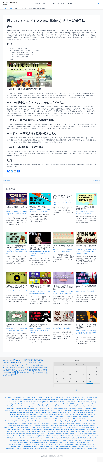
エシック (59, 202)
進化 (46, 372)
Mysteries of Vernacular (30, 414)
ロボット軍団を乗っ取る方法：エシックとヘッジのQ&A (62, 196)
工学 (41, 211)
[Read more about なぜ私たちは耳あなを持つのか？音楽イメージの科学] (16, 278)
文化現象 (63, 251)
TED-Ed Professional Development (17, 438)
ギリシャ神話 (38, 362)
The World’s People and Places (54, 444)
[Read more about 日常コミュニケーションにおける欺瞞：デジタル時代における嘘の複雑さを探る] (39, 237)
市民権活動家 (87, 333)
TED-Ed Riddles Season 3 (71, 438)
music (13, 291)
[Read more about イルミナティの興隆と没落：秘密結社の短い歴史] (39, 316)
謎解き (92, 291)
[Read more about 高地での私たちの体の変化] (63, 316)
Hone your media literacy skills (25, 408)
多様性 (36, 367)
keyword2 (38, 360)
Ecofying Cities (12, 404)
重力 (9, 375)
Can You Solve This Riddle (84, 399)
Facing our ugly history (28, 406)
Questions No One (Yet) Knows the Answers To (18, 436)
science (17, 291)
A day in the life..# (58, 397)
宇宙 (45, 367)
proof (89, 213)
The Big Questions (87, 440)
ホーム (29, 4)
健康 (37, 365)
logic (79, 213)
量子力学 (14, 375)
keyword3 (6, 363)
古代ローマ (31, 367)
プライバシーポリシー (59, 4)
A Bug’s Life (48, 397)
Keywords (16, 362)
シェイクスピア (21, 365)
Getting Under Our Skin (59, 327)
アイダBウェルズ (89, 332)
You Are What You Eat (90, 448)
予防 (34, 365)
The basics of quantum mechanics (70, 440)
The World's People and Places (88, 330)
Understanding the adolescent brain (33, 448)
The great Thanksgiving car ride (38, 442)
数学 (19, 330)
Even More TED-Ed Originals (72, 404)
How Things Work (41, 408)
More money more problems (84, 412)
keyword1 (28, 360)
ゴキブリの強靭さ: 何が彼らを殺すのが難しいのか (16, 246)
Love (52, 410)
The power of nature (55, 442)
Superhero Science (79, 436)
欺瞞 (34, 255)
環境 (4, 373)
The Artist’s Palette (53, 440)
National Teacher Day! (65, 414)
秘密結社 (33, 332)
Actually (83, 397)
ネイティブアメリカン (85, 251)
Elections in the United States (27, 404)
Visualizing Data (50, 448)
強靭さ (16, 251)
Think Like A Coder (62, 201)
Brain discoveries (69, 399)
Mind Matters (9, 290)
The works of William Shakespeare (19, 444)
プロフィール (72, 4)
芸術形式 (68, 251)
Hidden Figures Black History (87, 406)
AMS (60, 328)
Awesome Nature (28, 399)
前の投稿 (6, 180)
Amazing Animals (10, 249)
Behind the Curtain (57, 399)
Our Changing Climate (62, 433)
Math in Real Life (80, 211)
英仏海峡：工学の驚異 (37, 207)
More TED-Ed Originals (15, 414)
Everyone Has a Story (88, 404)
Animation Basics (16, 399)
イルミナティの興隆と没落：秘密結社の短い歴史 (39, 325)
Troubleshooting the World (86, 446)
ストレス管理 (15, 213)
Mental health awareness (17, 412)
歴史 (26, 370)
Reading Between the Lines (42, 436)
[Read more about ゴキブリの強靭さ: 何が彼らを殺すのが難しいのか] (16, 237)
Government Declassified (69, 406)
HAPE (63, 328)
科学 (32, 372)
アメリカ (31, 363)
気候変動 (33, 370)
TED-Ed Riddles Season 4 (88, 438)
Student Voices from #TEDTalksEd (62, 436)
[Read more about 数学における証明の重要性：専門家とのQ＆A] (86, 199)
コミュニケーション (8, 365)
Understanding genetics (13, 448)
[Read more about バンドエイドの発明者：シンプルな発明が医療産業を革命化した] (63, 278)
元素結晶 (82, 291)
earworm (8, 291)
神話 (28, 373)
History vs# (10, 408)
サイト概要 (36, 4)
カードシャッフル (13, 330)
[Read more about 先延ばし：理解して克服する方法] (16, 199)
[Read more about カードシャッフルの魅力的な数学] (16, 316)
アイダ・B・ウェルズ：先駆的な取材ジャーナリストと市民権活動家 (86, 326)
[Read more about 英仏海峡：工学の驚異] (39, 199)
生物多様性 (23, 373)
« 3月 (75, 390)
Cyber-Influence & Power (35, 251)
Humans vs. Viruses (90, 408)
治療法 (40, 370)
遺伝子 (5, 375)
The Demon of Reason (21, 442)
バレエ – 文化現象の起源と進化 (63, 246)
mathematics (84, 213)
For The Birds (41, 406)
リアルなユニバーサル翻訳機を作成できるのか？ (39, 287)
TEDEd (20, 211)
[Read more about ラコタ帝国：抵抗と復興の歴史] (86, 237)
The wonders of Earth (82, 442)
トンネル (37, 211)
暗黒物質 (21, 370)
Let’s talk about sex (44, 410)
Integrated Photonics (10, 410)
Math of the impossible (92, 410)
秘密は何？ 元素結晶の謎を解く (86, 287)
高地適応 (68, 328)
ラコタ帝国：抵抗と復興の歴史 (86, 246)
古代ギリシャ (24, 367)
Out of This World (75, 433)
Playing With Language (35, 290)
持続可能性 (10, 370)
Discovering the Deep (89, 402)
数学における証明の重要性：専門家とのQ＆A (86, 208)
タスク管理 (22, 213)
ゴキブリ (12, 251)
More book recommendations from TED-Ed (61, 412)
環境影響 (8, 372)
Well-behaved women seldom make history (69, 448)
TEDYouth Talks (41, 440)
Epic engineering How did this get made (50, 404)
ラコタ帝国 (84, 253)
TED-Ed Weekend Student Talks (19, 440)
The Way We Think (68, 442)
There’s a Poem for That (87, 444)
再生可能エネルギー (9, 367)
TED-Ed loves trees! (93, 436)
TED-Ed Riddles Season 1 (37, 438)
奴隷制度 (40, 367)
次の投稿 (96, 180)
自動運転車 (40, 372)
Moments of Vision (41, 412)
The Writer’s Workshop (71, 444)
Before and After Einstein (42, 399)
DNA (15, 360)
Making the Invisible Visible (64, 410)
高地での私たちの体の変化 (62, 325)
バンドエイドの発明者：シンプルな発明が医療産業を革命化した (63, 287)
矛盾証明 (87, 291)
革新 (71, 293)
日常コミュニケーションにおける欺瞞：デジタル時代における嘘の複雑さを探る (39, 247)
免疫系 (41, 365)
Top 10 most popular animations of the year (63, 446)
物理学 (45, 370)
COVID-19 (5, 360)
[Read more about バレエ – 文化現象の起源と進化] (63, 237)
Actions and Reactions (72, 397)
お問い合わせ (46, 4)
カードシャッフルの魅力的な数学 (16, 325)
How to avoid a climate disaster (57, 408)
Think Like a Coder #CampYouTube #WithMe (35, 446)
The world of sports (62, 249)
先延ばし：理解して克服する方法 (16, 208)
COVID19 (11, 360)
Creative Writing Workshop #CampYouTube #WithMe (49, 402)
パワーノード (65, 202)
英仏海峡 (45, 211)
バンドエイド (61, 293)
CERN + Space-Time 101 (14, 402)
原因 (19, 367)
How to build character (75, 408)
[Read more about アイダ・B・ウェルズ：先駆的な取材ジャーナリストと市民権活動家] (86, 316)
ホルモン (30, 365)
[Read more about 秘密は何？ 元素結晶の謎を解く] (86, 278)
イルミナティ (38, 330)
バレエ (58, 251)
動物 (16, 367)
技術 (4, 370)
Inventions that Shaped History (27, 410)
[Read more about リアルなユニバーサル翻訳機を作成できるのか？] (39, 278)
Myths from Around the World (48, 414)
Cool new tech (27, 402)
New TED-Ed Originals (12, 211)
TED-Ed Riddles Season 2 (54, 438)
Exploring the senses (13, 406)
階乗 (22, 330)
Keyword (21, 360)
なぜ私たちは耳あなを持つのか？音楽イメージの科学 (16, 287)
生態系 (15, 372)
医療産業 (67, 293)
